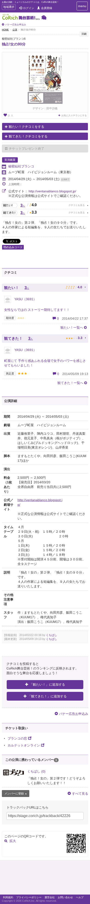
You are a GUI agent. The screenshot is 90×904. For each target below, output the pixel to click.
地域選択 (8, 7)
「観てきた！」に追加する (47, 696)
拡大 (12, 841)
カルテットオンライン (24, 745)
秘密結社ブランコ (21, 166)
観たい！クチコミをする (26, 126)
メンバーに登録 (14, 793)
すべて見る (80, 793)
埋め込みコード (13, 247)
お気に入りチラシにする (74, 115)
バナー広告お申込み (15, 24)
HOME (5, 29)
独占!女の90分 (14, 44)
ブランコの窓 (17, 738)
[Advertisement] (45, 878)
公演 (14, 29)
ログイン (28, 8)
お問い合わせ (65, 897)
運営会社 (50, 897)
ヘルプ (80, 897)
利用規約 (8, 897)
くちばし (51, 635)
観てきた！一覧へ (70, 383)
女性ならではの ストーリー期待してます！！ (37, 310)
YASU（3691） (24, 299)
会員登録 (46, 8)
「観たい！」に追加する (47, 684)
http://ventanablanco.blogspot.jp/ (52, 191)
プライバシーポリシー (29, 897)
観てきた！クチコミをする (28, 136)
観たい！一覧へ (71, 327)
